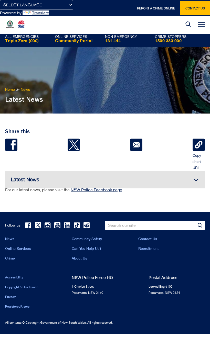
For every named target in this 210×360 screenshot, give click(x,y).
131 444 (113, 40)
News (9, 239)
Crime (10, 258)
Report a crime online (156, 8)
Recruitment (148, 248)
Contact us (195, 8)
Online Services (18, 248)
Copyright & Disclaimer (21, 287)
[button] (188, 24)
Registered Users (17, 306)
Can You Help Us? (86, 248)
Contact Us (147, 239)
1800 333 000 (168, 40)
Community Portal (73, 40)
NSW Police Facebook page (96, 189)
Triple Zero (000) (22, 40)
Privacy (10, 297)
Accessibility (14, 277)
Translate (40, 12)
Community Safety (87, 239)
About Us (79, 258)
